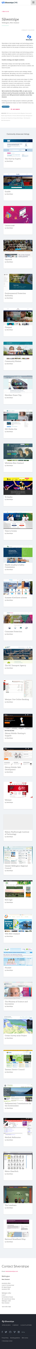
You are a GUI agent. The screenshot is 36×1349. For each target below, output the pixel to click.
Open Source (6, 1325)
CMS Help (8, 113)
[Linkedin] (19, 1332)
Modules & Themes (12, 115)
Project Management (27, 115)
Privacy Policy (5, 1338)
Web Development (5, 120)
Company (15, 1325)
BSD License (25, 1338)
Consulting (14, 113)
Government (29, 113)
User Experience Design (11, 118)
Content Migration (21, 113)
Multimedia (19, 115)
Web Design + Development (23, 118)
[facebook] (3, 1332)
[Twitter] (7, 1332)
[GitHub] (11, 1332)
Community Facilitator (27, 30)
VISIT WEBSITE (16, 109)
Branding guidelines (15, 1338)
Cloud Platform (26, 1325)
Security (3, 118)
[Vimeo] (15, 1332)
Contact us (5, 106)
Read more (18, 153)
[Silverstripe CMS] (9, 2)
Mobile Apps (4, 115)
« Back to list (5, 11)
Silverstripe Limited (7, 1341)
